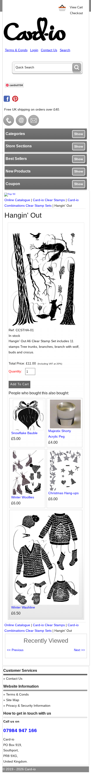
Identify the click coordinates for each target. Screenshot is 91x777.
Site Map (12, 700)
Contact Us (49, 50)
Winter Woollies (22, 497)
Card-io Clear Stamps (49, 200)
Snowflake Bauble (24, 433)
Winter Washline (23, 607)
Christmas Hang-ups (63, 493)
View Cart (76, 7)
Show (78, 134)
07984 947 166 (20, 730)
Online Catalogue (17, 200)
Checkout (76, 13)
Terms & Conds (16, 50)
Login (34, 50)
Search (65, 50)
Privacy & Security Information (28, 705)
